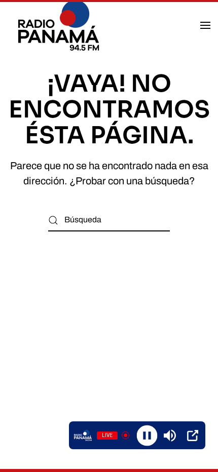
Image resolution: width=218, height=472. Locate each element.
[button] (205, 25)
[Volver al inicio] (60, 25)
